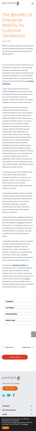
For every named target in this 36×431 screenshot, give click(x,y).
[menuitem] (18, 406)
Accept (5, 428)
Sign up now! (10, 388)
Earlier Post (26, 347)
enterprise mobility (19, 265)
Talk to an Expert (15, 357)
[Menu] (32, 3)
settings (25, 424)
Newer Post (9, 347)
